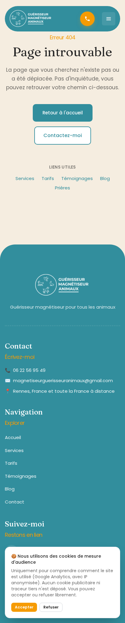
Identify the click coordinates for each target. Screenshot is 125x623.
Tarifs (48, 178)
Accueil (13, 437)
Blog (105, 178)
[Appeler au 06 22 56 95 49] (87, 18)
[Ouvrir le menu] (108, 18)
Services (24, 178)
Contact (14, 502)
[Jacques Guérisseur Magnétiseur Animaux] (31, 19)
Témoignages (77, 178)
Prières (62, 188)
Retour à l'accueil (62, 113)
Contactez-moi (62, 135)
